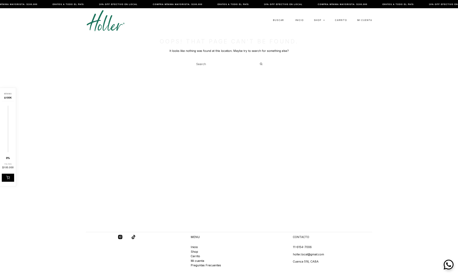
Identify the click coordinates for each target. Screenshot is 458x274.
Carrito (341, 20)
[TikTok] (133, 237)
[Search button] (261, 64)
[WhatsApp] (449, 265)
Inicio (299, 20)
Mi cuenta (364, 20)
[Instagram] (120, 237)
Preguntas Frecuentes (206, 265)
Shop (317, 20)
